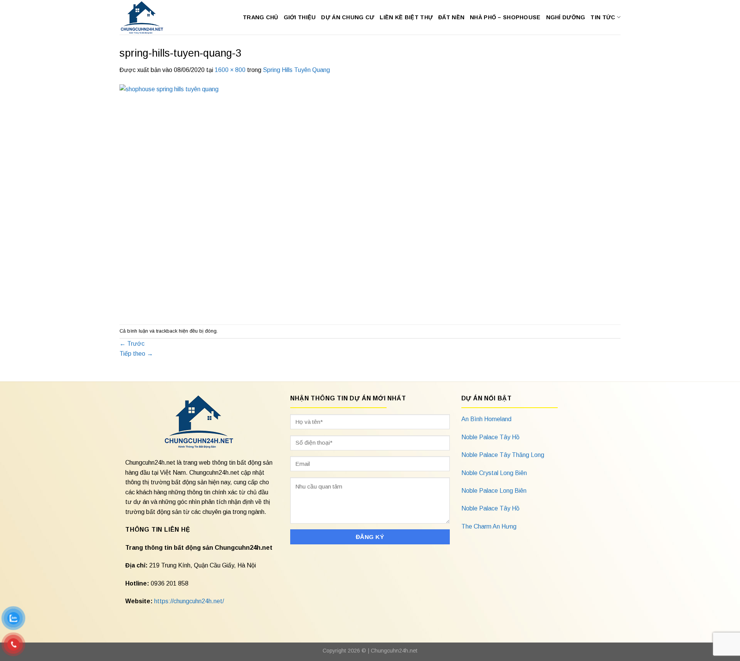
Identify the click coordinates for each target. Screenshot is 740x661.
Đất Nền (451, 17)
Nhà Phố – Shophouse (505, 17)
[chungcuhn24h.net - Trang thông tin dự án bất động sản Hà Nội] (145, 17)
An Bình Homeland (486, 419)
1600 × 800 (230, 70)
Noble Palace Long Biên (493, 490)
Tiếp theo (136, 353)
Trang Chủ (260, 17)
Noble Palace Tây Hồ (490, 437)
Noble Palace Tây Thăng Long (502, 455)
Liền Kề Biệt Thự (406, 17)
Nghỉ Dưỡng (565, 17)
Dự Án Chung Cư (347, 17)
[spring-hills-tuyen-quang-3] (350, 199)
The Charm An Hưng (488, 526)
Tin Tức (602, 17)
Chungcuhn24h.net (394, 651)
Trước (132, 343)
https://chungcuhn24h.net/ (189, 601)
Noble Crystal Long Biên (494, 473)
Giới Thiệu (300, 17)
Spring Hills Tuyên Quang (296, 70)
